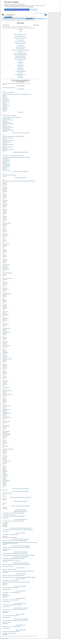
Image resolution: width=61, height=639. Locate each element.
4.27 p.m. (3, 397)
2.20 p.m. (3, 292)
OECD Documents (20, 77)
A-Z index (3, 636)
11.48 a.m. (3, 186)
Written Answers (20, 45)
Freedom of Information (13, 636)
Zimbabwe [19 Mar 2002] (10, 92)
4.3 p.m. (3, 379)
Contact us (45, 13)
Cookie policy (31, 636)
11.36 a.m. (3, 173)
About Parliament (22, 17)
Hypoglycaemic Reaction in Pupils (20, 74)
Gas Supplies (20, 60)
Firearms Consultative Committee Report (20, 53)
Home (3, 17)
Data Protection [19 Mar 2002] (14, 534)
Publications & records (29, 18)
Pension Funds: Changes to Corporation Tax (20, 54)
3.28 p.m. (3, 348)
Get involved (27, 17)
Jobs (17, 636)
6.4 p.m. (3, 487)
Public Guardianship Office (20, 48)
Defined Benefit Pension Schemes (20, 56)
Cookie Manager (35, 636)
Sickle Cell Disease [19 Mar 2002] (14, 592)
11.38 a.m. (3, 179)
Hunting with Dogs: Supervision (20, 43)
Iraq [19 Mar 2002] (20, 112)
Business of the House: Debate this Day (20, 38)
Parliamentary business (8, 17)
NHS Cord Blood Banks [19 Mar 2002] (20, 603)
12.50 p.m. (3, 227)
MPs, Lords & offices (16, 17)
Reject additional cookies (23, 9)
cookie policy (31, 6)
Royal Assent (20, 29)
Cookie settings (33, 9)
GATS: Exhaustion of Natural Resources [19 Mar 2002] (22, 564)
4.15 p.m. (3, 386)
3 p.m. (3, 322)
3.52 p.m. (3, 369)
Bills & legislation (19, 18)
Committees (24, 18)
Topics (41, 18)
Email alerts (38, 13)
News (38, 18)
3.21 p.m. (3, 340)
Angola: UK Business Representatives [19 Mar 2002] (17, 558)
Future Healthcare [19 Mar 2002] (20, 598)
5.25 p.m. (3, 444)
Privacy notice (28, 636)
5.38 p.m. (3, 454)
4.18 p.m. (3, 389)
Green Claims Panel (20, 62)
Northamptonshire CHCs (20, 65)
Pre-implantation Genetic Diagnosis (20, 71)
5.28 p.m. (3, 447)
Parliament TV (35, 18)
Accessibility (34, 13)
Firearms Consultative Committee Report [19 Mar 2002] (18, 540)
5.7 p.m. (3, 429)
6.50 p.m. (3, 504)
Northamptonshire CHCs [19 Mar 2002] (20, 586)
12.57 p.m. (3, 232)
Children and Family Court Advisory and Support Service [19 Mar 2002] (20, 528)
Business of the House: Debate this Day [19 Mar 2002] (20, 171)
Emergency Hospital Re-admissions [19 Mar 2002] (20, 152)
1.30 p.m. (3, 253)
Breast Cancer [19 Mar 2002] (20, 614)
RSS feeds (42, 13)
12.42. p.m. (3, 221)
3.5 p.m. (3, 326)
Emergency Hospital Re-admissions (20, 36)
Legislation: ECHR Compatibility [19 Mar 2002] (20, 511)
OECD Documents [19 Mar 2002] (14, 631)
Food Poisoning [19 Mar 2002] (20, 578)
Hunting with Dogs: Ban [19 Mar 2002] (20, 177)
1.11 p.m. (3, 242)
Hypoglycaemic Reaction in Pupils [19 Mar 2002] (20, 620)
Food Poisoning (20, 63)
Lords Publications (25, 20)
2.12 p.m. (3, 286)
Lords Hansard (30, 20)
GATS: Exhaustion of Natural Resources (20, 59)
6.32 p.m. (3, 494)
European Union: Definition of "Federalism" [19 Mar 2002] (20, 132)
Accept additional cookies (10, 9)
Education (34, 17)
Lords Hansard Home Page (4, 638)
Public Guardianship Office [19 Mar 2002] (20, 519)
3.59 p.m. (3, 375)
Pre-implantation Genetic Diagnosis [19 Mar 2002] (17, 609)
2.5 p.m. (3, 281)
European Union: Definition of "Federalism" (20, 34)
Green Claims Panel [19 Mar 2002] (19, 575)
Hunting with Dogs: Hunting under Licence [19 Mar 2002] (20, 491)
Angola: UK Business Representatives (20, 57)
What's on (14, 18)
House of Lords (10, 18)
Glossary (6, 636)
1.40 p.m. (3, 263)
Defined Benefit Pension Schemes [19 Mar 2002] (20, 553)
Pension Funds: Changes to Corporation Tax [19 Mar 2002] (21, 547)
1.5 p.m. (3, 238)
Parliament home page (7, 20)
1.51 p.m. (3, 271)
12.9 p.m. (3, 198)
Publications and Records (20, 20)
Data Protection (20, 51)
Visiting (31, 17)
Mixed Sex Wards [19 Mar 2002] (15, 626)
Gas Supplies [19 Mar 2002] (20, 567)
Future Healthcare (20, 68)
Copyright (25, 636)
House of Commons (5, 18)
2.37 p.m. (3, 303)
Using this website (21, 636)
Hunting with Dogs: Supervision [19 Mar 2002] (20, 501)
